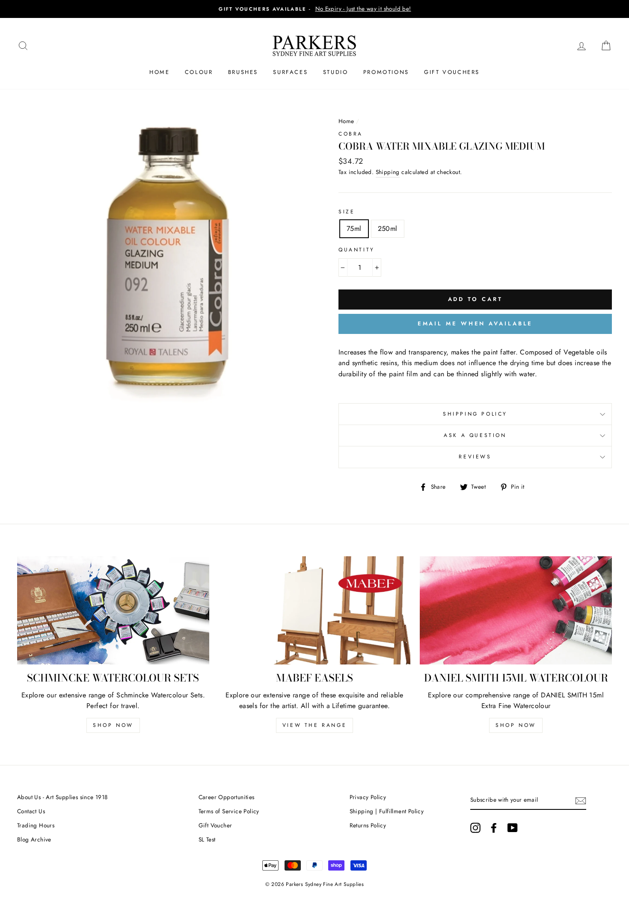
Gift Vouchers (452, 72)
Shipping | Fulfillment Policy (387, 811)
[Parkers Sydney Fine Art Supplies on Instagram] (475, 828)
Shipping (388, 172)
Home (159, 72)
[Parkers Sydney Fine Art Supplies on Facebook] (494, 828)
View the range (314, 725)
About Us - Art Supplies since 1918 (62, 797)
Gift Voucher (215, 825)
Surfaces (290, 72)
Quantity (356, 250)
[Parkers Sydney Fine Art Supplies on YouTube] (512, 828)
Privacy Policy (368, 797)
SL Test (207, 839)
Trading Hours (35, 825)
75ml (354, 228)
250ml (388, 228)
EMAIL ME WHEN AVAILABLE (475, 323)
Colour (199, 72)
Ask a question (475, 435)
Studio (335, 72)
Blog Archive (34, 839)
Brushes (243, 72)
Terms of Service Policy (229, 811)
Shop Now (113, 725)
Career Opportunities (227, 797)
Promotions (386, 72)
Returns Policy (368, 825)
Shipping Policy (475, 414)
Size (346, 212)
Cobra (350, 134)
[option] (314, 9)
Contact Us (31, 811)
